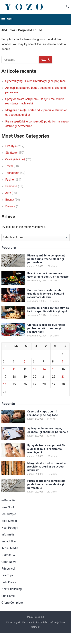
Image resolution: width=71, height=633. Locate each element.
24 (4, 384)
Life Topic (7, 575)
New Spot (7, 507)
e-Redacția (8, 500)
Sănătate (11, 152)
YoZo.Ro (39, 617)
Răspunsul (8, 568)
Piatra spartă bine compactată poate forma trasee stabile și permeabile (46, 259)
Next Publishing (11, 589)
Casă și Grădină (15, 159)
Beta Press (8, 582)
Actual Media (9, 548)
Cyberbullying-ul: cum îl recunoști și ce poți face (35, 81)
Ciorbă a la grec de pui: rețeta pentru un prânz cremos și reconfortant (46, 328)
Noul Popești (9, 527)
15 (53, 369)
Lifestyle (11, 146)
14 (44, 369)
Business (11, 186)
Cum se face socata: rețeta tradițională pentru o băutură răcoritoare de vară (45, 294)
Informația (7, 534)
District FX (8, 555)
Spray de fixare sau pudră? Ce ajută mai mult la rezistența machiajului (46, 449)
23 (63, 376)
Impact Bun (8, 541)
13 (34, 369)
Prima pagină (13, 622)
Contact (35, 627)
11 (14, 369)
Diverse (10, 206)
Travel (9, 166)
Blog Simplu (9, 521)
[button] (7, 19)
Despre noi (28, 622)
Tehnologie (12, 173)
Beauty (9, 199)
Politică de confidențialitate (50, 622)
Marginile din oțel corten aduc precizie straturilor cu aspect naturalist (46, 467)
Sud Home (8, 596)
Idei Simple (8, 514)
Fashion (10, 179)
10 (4, 369)
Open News (8, 562)
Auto (8, 193)
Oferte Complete (12, 602)
